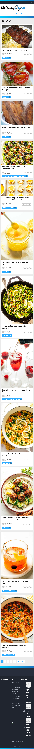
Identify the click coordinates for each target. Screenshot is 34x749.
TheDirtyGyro (9, 53)
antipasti (5, 58)
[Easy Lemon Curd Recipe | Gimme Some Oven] (17, 236)
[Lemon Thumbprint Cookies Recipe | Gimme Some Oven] (17, 188)
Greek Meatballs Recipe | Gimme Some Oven (16, 518)
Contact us (18, 744)
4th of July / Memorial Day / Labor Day (14, 176)
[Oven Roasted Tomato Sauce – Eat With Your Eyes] (17, 74)
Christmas (6, 335)
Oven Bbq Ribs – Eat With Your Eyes (14, 50)
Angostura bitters (9, 591)
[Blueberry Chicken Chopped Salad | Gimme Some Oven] (17, 153)
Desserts (6, 272)
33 (18, 661)
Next (22, 661)
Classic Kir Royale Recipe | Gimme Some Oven (16, 391)
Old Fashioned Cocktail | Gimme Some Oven (15, 582)
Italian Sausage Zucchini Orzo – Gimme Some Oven (15, 646)
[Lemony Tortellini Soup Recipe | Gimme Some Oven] (17, 427)
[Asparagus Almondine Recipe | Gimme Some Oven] (17, 300)
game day (5, 528)
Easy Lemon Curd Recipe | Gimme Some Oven (16, 263)
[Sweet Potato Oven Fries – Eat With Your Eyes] (17, 113)
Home (12, 744)
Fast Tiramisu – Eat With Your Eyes (28, 713)
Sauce (4, 97)
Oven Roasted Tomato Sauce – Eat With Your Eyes (16, 89)
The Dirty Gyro (20, 741)
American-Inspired (8, 208)
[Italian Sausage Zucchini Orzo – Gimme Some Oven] (17, 619)
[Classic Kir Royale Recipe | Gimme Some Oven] (17, 363)
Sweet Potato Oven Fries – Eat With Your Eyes (16, 128)
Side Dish (5, 136)
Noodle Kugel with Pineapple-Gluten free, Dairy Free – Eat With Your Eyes (28, 695)
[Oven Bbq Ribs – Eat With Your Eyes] (17, 36)
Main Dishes (6, 463)
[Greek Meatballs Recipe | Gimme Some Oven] (17, 491)
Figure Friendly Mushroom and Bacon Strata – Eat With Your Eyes (28, 729)
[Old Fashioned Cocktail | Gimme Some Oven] (17, 555)
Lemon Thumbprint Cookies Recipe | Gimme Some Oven (17, 199)
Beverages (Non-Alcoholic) (11, 399)
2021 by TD (17, 746)
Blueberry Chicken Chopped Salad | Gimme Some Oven (14, 167)
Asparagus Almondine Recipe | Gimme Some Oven (15, 327)
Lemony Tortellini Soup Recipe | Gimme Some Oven (16, 455)
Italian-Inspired (7, 654)
